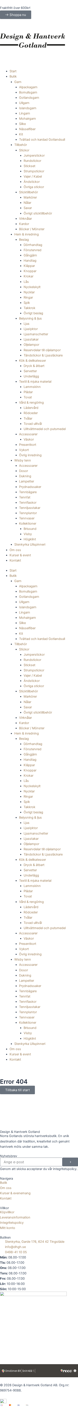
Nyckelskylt (32, 287)
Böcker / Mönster (31, 229)
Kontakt (15, 560)
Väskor (29, 439)
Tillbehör (20, 145)
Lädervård (31, 408)
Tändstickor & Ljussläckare (43, 355)
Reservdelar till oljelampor (42, 350)
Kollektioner (27, 523)
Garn (17, 82)
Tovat (28, 397)
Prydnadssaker (30, 487)
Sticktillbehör (28, 192)
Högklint (30, 539)
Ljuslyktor (31, 329)
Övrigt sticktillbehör (38, 213)
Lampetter (26, 481)
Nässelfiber (27, 129)
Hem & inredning (26, 234)
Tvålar (28, 418)
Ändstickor (32, 182)
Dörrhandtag (33, 245)
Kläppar (29, 266)
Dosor (23, 471)
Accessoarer (28, 434)
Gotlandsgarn (29, 98)
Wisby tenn (22, 460)
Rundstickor (32, 161)
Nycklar (29, 292)
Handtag (30, 261)
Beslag (24, 240)
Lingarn (24, 113)
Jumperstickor (34, 155)
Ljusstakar (31, 339)
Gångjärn (30, 255)
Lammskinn (32, 387)
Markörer (30, 197)
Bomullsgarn (28, 92)
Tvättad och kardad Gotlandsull (42, 140)
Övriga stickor (34, 187)
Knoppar (30, 271)
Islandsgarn (27, 108)
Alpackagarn (28, 87)
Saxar (28, 208)
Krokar (28, 276)
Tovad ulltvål (33, 424)
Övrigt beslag (33, 313)
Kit (21, 134)
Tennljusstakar (29, 508)
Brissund (30, 529)
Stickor (24, 150)
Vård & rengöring (31, 402)
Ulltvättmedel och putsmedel (45, 429)
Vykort (24, 450)
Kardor (24, 224)
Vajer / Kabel (33, 176)
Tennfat (24, 497)
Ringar (28, 297)
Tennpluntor (28, 513)
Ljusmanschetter (36, 334)
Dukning (25, 476)
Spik (27, 303)
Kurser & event (20, 555)
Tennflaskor (27, 503)
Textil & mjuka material (35, 382)
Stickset (29, 166)
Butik (13, 76)
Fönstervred (32, 250)
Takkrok (29, 308)
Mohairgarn (27, 119)
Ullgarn (24, 103)
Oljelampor (31, 345)
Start (13, 71)
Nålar (27, 203)
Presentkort (27, 445)
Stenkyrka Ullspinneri (29, 544)
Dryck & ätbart (34, 366)
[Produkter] (39, 26)
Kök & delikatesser (32, 361)
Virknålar (25, 219)
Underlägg (31, 376)
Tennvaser (26, 518)
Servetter (30, 371)
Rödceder (31, 413)
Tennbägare (28, 492)
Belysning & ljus (30, 318)
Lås (26, 282)
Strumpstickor (34, 171)
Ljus (26, 324)
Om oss (15, 550)
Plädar (28, 392)
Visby (28, 534)
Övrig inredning (30, 455)
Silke (22, 124)
